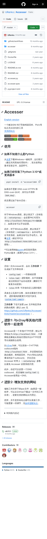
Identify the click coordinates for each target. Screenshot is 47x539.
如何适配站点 (31, 403)
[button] (40, 181)
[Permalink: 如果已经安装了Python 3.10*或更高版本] (2, 173)
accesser (11, 46)
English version (11, 119)
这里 (8, 159)
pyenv (21, 249)
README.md (13, 73)
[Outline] (43, 102)
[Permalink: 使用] (2, 146)
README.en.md (14, 68)
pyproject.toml (14, 89)
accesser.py (13, 78)
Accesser (21, 12)
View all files (23, 94)
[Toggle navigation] (4, 4)
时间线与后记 (13, 413)
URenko (9, 12)
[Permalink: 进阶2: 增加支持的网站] (2, 382)
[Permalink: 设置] (2, 259)
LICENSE (11, 62)
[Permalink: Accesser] (2, 112)
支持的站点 (9, 131)
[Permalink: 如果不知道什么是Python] (2, 154)
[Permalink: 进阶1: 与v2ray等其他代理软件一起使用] (2, 322)
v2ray (9, 345)
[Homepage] (23, 4)
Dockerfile (12, 57)
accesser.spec (14, 84)
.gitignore (12, 52)
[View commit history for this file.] (41, 35)
